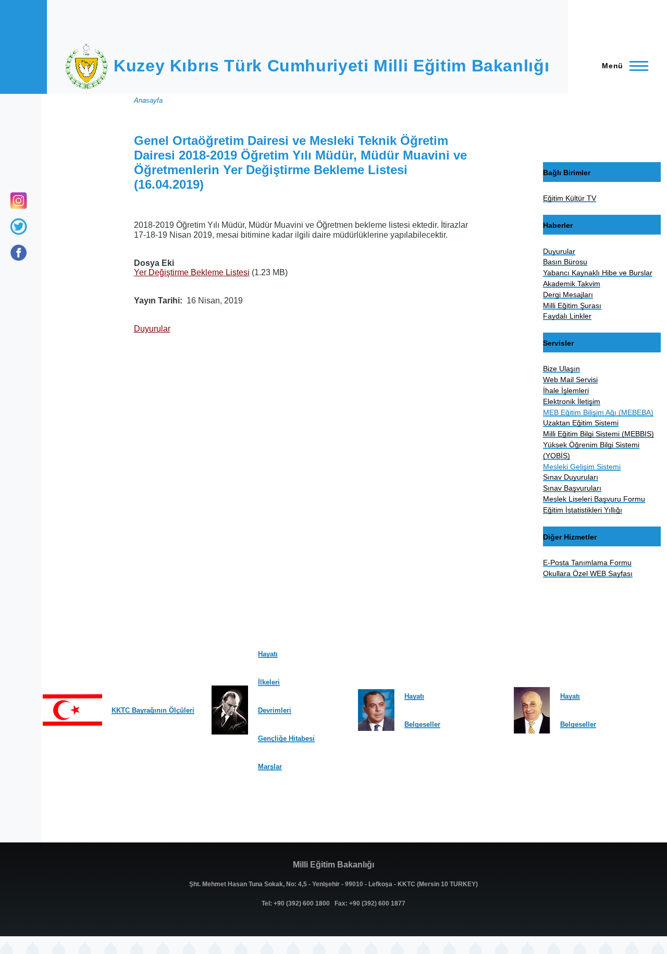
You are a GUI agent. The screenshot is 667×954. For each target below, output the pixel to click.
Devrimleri (274, 710)
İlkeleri (269, 682)
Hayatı (268, 654)
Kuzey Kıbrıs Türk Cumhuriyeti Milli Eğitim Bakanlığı (331, 65)
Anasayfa (148, 100)
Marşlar (270, 766)
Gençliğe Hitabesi (286, 738)
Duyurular (152, 328)
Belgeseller (422, 724)
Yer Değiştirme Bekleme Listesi (192, 272)
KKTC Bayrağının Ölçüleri (153, 710)
